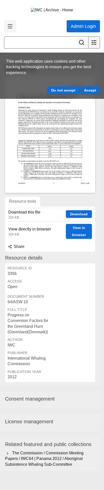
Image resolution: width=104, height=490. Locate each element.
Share (18, 246)
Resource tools (22, 201)
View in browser (79, 231)
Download (79, 214)
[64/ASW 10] (50, 134)
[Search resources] (81, 42)
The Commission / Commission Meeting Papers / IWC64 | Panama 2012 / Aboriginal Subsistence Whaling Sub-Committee (44, 458)
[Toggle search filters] (94, 42)
